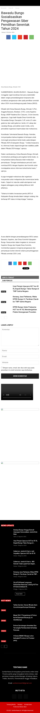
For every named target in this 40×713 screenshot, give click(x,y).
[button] (37, 3)
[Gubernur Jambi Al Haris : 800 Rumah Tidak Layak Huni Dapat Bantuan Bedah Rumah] (6, 564)
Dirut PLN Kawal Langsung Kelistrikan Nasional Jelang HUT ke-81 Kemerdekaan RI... (26, 585)
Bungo (3, 291)
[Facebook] (14, 696)
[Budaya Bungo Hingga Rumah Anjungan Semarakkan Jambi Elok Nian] (6, 532)
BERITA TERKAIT (8, 277)
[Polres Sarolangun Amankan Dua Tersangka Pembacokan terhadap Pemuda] (6, 628)
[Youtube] (26, 696)
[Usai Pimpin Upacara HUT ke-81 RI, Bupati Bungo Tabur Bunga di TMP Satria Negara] (6, 289)
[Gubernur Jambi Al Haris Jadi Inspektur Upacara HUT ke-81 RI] (6, 554)
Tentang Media (11, 704)
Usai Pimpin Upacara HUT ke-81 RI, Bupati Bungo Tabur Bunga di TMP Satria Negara (26, 288)
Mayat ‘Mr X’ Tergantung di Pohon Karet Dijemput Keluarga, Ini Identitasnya (25, 617)
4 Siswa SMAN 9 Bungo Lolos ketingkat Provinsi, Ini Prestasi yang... (23, 638)
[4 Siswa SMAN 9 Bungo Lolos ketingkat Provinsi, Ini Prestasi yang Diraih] (6, 638)
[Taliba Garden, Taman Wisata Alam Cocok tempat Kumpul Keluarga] (6, 607)
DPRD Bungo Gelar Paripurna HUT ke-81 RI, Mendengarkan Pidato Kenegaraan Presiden (25, 309)
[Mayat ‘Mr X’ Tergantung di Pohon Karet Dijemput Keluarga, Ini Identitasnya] (6, 618)
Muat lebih (19, 594)
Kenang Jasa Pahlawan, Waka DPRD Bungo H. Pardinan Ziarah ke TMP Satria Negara (25, 299)
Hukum (4, 631)
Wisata (3, 610)
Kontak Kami (28, 704)
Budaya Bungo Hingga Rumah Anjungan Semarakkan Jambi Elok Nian (25, 532)
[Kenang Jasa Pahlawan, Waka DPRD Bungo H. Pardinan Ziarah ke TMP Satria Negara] (6, 299)
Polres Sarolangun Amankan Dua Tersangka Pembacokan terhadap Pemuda (25, 628)
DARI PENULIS (7, 280)
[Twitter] (20, 696)
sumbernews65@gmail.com (22, 683)
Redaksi (20, 704)
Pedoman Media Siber (20, 707)
